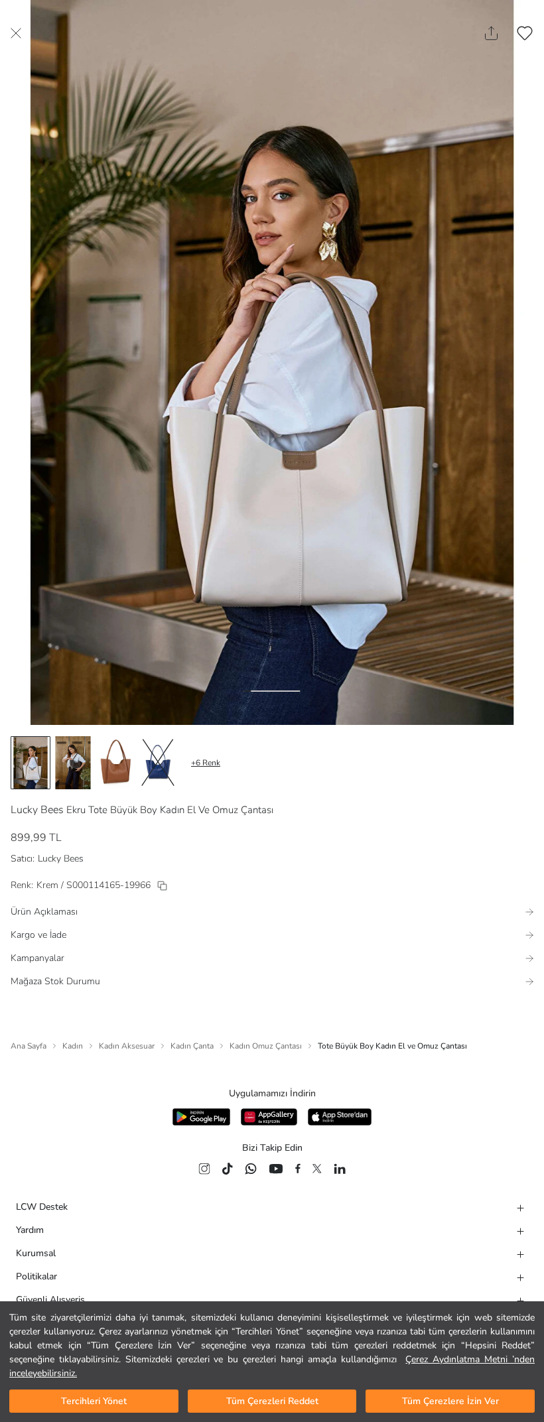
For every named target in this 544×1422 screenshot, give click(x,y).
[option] (30, 762)
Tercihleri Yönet (94, 1401)
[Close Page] (16, 33)
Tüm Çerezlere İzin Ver (450, 1401)
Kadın (72, 1046)
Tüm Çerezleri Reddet (272, 1401)
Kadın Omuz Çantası (266, 1046)
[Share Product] (491, 33)
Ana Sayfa (28, 1046)
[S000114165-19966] (162, 885)
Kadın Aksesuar (127, 1046)
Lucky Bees (37, 810)
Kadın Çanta (192, 1046)
